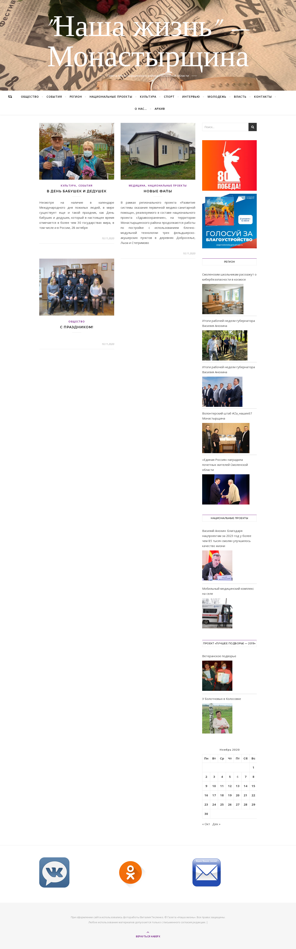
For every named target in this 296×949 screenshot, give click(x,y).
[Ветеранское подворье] (217, 676)
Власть (240, 96)
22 (253, 795)
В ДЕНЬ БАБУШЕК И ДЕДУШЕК (77, 191)
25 (222, 804)
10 (214, 786)
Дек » (216, 824)
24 (214, 804)
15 (253, 786)
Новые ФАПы (158, 191)
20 (237, 795)
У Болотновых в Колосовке (221, 699)
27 (237, 804)
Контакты (263, 96)
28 (245, 804)
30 (206, 814)
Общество (30, 96)
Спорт (169, 96)
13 (237, 786)
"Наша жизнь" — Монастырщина (148, 43)
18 (222, 795)
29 (253, 804)
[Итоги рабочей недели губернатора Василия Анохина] (224, 345)
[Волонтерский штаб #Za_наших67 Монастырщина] (225, 438)
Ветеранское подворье (219, 656)
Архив (160, 109)
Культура (148, 96)
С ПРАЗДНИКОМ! (76, 327)
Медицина (137, 185)
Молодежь (217, 96)
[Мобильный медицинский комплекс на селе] (217, 614)
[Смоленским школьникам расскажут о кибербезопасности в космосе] (222, 299)
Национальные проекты (111, 96)
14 (245, 786)
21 (245, 795)
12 (230, 786)
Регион (76, 96)
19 (230, 795)
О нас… (141, 109)
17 (214, 795)
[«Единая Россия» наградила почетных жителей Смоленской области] (225, 489)
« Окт (206, 824)
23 (206, 804)
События (54, 96)
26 (230, 804)
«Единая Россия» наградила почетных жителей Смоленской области (225, 465)
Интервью (191, 96)
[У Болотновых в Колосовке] (217, 719)
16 (206, 795)
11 (222, 786)
